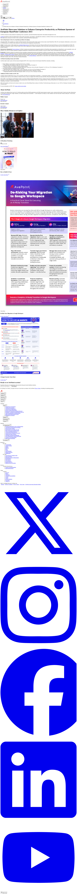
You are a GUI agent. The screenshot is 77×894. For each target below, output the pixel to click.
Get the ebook (3, 379)
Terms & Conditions (9, 484)
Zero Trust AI (7, 459)
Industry (4, 417)
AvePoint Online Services (24, 45)
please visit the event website (20, 86)
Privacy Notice (38, 388)
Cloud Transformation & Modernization (12, 413)
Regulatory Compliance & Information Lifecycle (14, 412)
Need (4, 405)
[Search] (1, 16)
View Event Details (4, 146)
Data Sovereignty (8, 456)
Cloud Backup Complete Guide (11, 455)
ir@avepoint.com (3, 107)
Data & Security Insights (10, 428)
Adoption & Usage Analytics (10, 434)
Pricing (13, 18)
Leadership (7, 474)
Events (6, 450)
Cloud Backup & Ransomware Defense (12, 427)
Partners (4, 7)
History (6, 473)
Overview (7, 472)
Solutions (5, 4)
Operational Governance (10, 415)
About (4, 13)
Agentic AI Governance (9, 407)
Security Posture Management (11, 409)
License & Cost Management (10, 437)
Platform (4, 6)
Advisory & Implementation (10, 467)
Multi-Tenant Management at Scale (12, 414)
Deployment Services (9, 468)
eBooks (6, 446)
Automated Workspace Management (12, 435)
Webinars (7, 447)
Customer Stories (8, 445)
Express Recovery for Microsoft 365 (12, 429)
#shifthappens (8, 453)
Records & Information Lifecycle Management (14, 426)
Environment (5, 419)
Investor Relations (8, 479)
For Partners (5, 440)
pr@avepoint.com (3, 100)
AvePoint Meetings (32, 55)
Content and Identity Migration (11, 431)
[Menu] (1, 18)
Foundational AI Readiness (10, 406)
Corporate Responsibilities (10, 475)
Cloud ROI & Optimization (10, 408)
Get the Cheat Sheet (4, 174)
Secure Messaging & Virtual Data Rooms (13, 436)
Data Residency (8, 458)
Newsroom (7, 480)
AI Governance (8, 460)
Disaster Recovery (8, 462)
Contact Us (7, 481)
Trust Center (22, 484)
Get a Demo (14, 386)
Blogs (6, 449)
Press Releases (5, 23)
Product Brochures (8, 452)
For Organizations (6, 425)
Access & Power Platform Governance (12, 433)
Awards (6, 476)
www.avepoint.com (6, 94)
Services (4, 11)
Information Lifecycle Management (12, 457)
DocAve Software (15, 49)
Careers (6, 478)
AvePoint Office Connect (9, 54)
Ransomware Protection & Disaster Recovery (14, 411)
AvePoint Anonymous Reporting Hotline (33, 484)
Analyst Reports (8, 451)
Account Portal (8, 444)
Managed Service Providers (10, 463)
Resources (5, 9)
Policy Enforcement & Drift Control (12, 430)
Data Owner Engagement (10, 438)
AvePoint (2, 36)
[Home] (3, 20)
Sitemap (2, 484)
